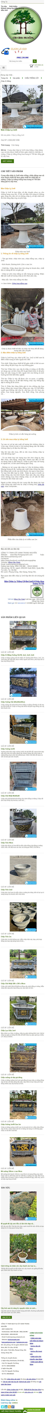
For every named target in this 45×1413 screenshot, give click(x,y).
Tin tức (4, 6)
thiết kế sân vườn (24, 1381)
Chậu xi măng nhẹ (12, 1389)
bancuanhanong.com (8, 1342)
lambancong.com (21, 1342)
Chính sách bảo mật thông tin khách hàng (36, 1340)
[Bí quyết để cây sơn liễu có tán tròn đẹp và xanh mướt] (23, 1220)
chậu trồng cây (28, 1392)
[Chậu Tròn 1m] (23, 931)
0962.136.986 (22, 58)
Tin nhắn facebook (33, 1410)
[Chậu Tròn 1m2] (23, 884)
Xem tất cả (6, 1317)
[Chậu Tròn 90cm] (23, 837)
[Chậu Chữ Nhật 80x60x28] (23, 790)
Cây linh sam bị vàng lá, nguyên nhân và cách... (19, 1308)
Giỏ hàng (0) (38, 65)
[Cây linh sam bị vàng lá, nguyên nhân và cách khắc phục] (23, 1304)
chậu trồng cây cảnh (13, 1379)
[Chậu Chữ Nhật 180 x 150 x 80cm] (23, 978)
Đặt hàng (7, 161)
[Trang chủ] (22, 46)
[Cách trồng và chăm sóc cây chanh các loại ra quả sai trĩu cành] (23, 1262)
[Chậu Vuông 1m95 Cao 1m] (23, 1119)
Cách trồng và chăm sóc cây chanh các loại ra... (19, 1266)
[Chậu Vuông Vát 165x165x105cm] (23, 696)
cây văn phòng (31, 1379)
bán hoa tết (14, 1381)
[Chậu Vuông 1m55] (23, 743)
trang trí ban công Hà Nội (9, 1392)
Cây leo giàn (7, 1381)
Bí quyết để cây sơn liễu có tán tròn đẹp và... (17, 1224)
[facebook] (12, 1406)
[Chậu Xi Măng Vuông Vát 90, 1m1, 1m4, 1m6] (23, 649)
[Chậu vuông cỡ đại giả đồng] (23, 1072)
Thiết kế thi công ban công (32, 1389)
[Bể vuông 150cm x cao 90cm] (23, 1165)
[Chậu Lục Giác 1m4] (23, 1025)
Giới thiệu (13, 6)
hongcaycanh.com (14, 1339)
